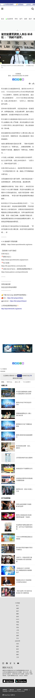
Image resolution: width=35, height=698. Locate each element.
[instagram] (3, 663)
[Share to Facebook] (13, 79)
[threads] (10, 663)
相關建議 (5, 689)
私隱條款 (26, 689)
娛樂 (17, 652)
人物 (17, 630)
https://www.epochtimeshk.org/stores (19, 244)
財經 (17, 616)
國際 (17, 613)
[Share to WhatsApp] (21, 79)
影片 (17, 605)
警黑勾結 (9, 382)
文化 (17, 638)
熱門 (20, 19)
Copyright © (6, 691)
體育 (17, 646)
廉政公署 (17, 382)
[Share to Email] (23, 79)
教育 (17, 649)
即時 (16, 19)
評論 (17, 627)
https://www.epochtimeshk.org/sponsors (14, 260)
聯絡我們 (12, 689)
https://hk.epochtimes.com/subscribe (13, 266)
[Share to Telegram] (18, 79)
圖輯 (17, 654)
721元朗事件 (27, 382)
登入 (19, 375)
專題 (17, 624)
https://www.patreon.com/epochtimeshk (14, 272)
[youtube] (18, 663)
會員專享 (10, 19)
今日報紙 (17, 603)
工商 (17, 657)
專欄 (17, 622)
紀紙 (17, 643)
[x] (14, 663)
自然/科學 (17, 641)
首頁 (2, 19)
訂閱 (30, 375)
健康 (17, 635)
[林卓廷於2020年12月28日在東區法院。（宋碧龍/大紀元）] (17, 52)
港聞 (25, 19)
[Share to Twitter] (16, 79)
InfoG (17, 619)
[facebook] (7, 663)
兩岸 (30, 19)
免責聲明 (19, 689)
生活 (17, 632)
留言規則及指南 (2, 371)
